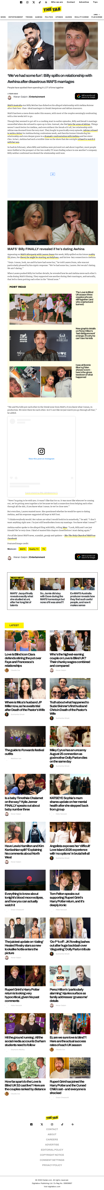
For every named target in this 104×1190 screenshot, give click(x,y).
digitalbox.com (54, 1187)
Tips (95, 2)
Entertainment (16, 17)
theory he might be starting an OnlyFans (39, 257)
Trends (29, 17)
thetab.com (47, 1180)
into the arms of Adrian (79, 124)
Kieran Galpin (21, 96)
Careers (52, 1139)
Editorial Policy (52, 1150)
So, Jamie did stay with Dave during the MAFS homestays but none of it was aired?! (52, 598)
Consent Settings (52, 1160)
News (3, 17)
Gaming (38, 17)
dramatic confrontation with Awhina (61, 136)
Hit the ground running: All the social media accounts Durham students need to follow (25, 1041)
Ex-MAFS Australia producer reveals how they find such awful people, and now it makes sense (82, 599)
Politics (49, 17)
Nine (65, 527)
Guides (68, 17)
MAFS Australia (14, 105)
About (52, 1134)
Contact (71, 2)
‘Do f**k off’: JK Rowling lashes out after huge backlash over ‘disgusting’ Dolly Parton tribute (70, 945)
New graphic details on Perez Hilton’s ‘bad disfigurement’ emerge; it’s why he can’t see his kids (86, 333)
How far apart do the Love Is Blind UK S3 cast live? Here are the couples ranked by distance (25, 1085)
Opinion (59, 17)
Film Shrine (96, 17)
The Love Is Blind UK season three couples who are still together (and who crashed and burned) (84, 298)
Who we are (57, 2)
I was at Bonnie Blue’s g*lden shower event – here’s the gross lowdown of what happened (84, 371)
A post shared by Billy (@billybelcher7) (41, 493)
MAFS (22, 549)
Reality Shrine (82, 17)
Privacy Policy (52, 1165)
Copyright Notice (52, 1155)
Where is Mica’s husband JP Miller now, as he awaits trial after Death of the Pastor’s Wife (25, 706)
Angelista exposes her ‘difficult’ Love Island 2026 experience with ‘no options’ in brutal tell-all (70, 849)
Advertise (84, 2)
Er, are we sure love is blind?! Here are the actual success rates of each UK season (68, 1041)
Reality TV (34, 549)
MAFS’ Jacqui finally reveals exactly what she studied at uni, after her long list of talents (21, 599)
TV (43, 549)
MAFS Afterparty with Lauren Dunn (37, 254)
